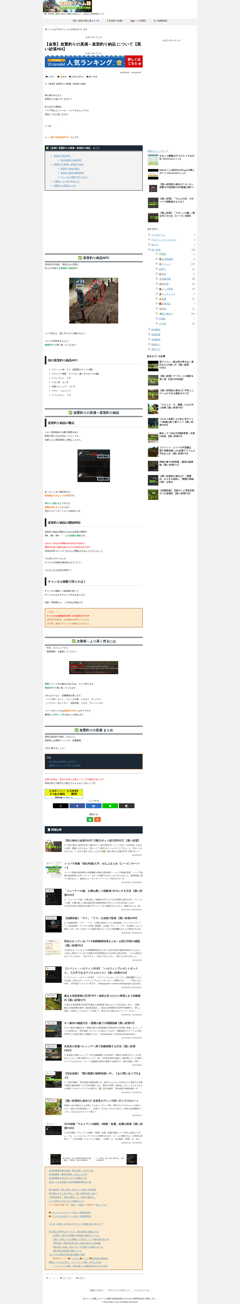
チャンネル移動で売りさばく (74, 177)
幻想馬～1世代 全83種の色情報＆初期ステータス (76, 1235)
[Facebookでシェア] (77, 805)
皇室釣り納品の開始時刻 (72, 173)
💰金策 (63, 77)
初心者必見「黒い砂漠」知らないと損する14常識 (72, 1189)
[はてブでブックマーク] (94, 805)
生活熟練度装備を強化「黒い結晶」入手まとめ (71, 1170)
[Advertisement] (94, 221)
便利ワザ (155, 349)
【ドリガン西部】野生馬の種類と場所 (67, 1254)
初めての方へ (97, 1290)
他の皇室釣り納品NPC (71, 160)
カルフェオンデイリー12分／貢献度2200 (71, 1212)
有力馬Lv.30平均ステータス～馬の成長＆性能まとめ (73, 1231)
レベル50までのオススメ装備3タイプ (66, 1201)
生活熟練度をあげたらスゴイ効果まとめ (68, 1178)
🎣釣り (51, 77)
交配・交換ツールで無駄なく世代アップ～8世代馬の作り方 (81, 1239)
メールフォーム (142, 1290)
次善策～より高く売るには (66, 181)
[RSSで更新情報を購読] (97, 819)
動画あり (155, 344)
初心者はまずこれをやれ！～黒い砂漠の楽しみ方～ (73, 1193)
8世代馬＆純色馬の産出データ (67, 1251)
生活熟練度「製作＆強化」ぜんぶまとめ (68, 1174)
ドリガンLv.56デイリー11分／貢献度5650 (71, 1216)
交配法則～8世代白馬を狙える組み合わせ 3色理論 (77, 1243)
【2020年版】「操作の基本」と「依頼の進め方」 (72, 1197)
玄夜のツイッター (156, 151)
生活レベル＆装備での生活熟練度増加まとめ (70, 1182)
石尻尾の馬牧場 (99, 1258)
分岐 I (73, 1205)
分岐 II (81, 1205)
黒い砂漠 (93, 77)
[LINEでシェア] (110, 805)
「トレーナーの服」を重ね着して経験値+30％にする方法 (80, 1266)
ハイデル (75, 1258)
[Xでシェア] (61, 805)
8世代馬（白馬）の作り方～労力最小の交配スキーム (78, 1247)
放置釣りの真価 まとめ (65, 185)
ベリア (86, 1258)
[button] (127, 805)
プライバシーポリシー (118, 1290)
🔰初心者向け (78, 77)
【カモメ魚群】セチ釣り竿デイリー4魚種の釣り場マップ (76, 1224)
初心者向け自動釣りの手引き (62, 761)
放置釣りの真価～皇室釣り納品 (68, 164)
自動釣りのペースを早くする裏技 (65, 765)
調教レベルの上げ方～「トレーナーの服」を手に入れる (75, 1262)
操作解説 (155, 329)
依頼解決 (155, 339)
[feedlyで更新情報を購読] (90, 819)
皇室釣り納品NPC (62, 156)
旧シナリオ (101, 1205)
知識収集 (155, 334)
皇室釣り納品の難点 (70, 168)
